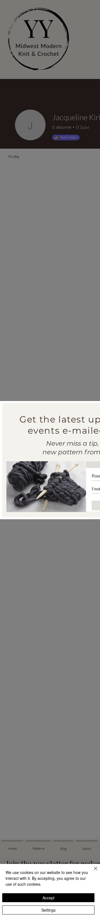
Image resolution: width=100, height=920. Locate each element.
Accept (48, 897)
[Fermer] (92, 871)
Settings (48, 910)
